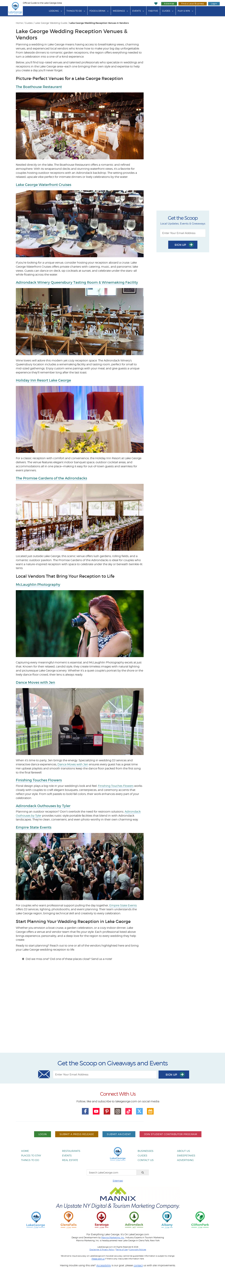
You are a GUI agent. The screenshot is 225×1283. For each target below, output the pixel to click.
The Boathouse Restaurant (39, 87)
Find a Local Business (192, 3)
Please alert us (98, 1258)
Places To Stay (31, 1155)
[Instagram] (117, 1111)
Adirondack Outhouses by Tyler (43, 806)
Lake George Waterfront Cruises (43, 185)
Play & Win (184, 11)
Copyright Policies (137, 1249)
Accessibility (103, 1265)
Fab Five (153, 11)
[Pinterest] (107, 1111)
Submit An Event (119, 1134)
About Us (183, 1150)
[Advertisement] (112, 1010)
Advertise (169, 3)
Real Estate (70, 1160)
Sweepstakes (186, 1155)
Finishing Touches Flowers (39, 780)
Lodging (54, 11)
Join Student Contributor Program (170, 1134)
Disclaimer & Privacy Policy (101, 1249)
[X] (139, 1111)
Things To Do (74, 11)
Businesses (145, 1150)
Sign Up (181, 244)
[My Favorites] (156, 3)
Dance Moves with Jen (35, 682)
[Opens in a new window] (68, 1219)
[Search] (143, 1172)
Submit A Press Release (77, 1134)
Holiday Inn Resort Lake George (43, 380)
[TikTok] (128, 1111)
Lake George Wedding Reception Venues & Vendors (99, 23)
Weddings (119, 11)
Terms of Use (122, 1249)
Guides (166, 11)
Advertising (185, 1160)
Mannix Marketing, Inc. (112, 1237)
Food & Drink (97, 11)
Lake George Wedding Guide (51, 23)
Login (214, 3)
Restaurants (71, 1150)
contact (138, 1265)
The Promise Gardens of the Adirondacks (51, 478)
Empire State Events (33, 827)
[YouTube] (96, 1111)
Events (136, 11)
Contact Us (146, 1160)
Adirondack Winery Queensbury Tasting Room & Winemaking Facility (77, 282)
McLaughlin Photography (38, 584)
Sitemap (118, 1180)
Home (19, 23)
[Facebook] (85, 1111)
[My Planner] (150, 1111)
